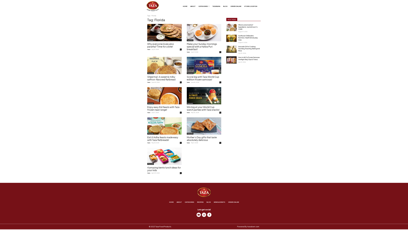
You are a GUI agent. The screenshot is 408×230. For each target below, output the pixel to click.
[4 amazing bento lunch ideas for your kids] (164, 156)
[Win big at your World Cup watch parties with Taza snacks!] (204, 95)
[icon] (199, 215)
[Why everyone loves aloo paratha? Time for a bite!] (164, 32)
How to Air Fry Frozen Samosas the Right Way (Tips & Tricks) (249, 58)
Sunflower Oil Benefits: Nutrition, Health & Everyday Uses (248, 38)
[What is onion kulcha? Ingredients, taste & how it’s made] (231, 27)
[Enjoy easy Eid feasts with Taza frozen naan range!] (164, 95)
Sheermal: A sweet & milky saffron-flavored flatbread (161, 78)
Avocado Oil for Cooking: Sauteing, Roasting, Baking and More (249, 49)
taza (148, 49)
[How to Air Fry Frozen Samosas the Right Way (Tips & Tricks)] (231, 60)
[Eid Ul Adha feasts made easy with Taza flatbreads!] (164, 126)
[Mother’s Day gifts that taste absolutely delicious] (204, 126)
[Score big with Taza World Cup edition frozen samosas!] (204, 65)
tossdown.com (253, 226)
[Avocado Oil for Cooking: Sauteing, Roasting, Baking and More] (231, 49)
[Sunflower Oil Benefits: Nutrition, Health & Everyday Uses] (231, 38)
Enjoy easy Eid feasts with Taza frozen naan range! (163, 108)
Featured (150, 40)
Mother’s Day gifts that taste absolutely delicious (202, 138)
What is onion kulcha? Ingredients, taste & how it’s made (248, 27)
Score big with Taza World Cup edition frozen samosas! (203, 78)
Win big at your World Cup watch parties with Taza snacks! (203, 108)
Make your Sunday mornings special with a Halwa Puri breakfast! (202, 46)
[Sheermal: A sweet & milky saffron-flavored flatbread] (164, 65)
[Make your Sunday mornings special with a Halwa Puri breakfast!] (204, 32)
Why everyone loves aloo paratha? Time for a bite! (160, 45)
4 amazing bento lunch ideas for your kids (164, 169)
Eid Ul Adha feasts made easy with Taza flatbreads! (162, 138)
